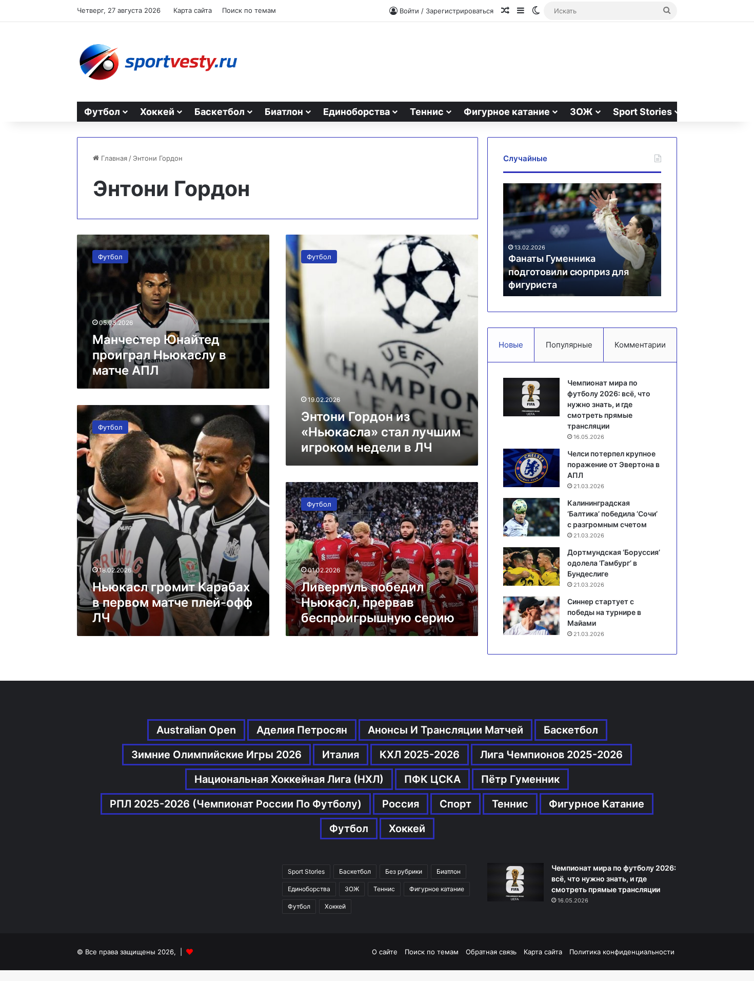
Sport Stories (642, 111)
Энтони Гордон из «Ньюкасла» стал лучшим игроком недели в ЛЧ (381, 432)
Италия (340, 754)
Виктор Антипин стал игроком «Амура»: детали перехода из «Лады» (577, 271)
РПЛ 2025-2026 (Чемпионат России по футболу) (236, 804)
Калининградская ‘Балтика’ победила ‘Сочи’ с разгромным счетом (612, 513)
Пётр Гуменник (520, 779)
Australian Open (196, 730)
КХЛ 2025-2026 (420, 754)
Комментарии (640, 345)
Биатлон (284, 111)
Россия (400, 804)
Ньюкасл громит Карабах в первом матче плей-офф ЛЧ (172, 602)
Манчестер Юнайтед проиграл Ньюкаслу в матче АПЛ (159, 355)
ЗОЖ (581, 111)
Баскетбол (219, 111)
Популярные (569, 345)
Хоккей (157, 111)
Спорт (455, 804)
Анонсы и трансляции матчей (445, 730)
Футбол (102, 111)
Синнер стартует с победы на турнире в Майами (604, 612)
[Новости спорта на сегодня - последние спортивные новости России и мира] (158, 62)
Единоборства (356, 111)
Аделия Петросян (301, 730)
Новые (511, 345)
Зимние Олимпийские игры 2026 (216, 754)
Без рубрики (403, 871)
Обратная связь (491, 952)
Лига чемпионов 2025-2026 (551, 754)
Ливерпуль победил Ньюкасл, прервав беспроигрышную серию (377, 602)
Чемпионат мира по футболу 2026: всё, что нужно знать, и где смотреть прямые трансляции (608, 404)
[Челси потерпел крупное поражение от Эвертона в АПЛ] (531, 468)
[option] (582, 239)
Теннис (427, 111)
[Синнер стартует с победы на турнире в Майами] (531, 616)
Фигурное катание (507, 111)
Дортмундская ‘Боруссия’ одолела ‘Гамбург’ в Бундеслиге (613, 563)
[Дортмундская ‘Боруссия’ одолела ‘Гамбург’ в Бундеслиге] (531, 566)
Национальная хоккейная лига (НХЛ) (289, 779)
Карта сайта (192, 10)
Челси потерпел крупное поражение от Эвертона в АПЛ (613, 464)
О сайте (385, 952)
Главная (113, 158)
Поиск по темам (249, 10)
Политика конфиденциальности (621, 952)
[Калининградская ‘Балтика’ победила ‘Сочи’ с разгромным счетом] (531, 517)
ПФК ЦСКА (432, 779)
